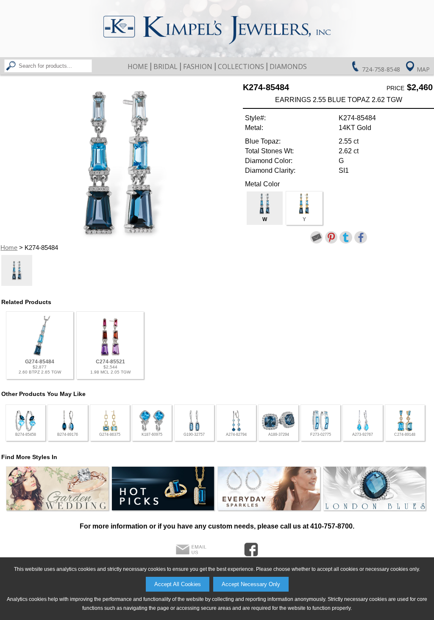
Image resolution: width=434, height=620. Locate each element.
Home (138, 66)
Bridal (165, 66)
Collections (241, 66)
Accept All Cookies (177, 584)
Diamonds (288, 66)
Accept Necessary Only (251, 584)
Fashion (197, 66)
